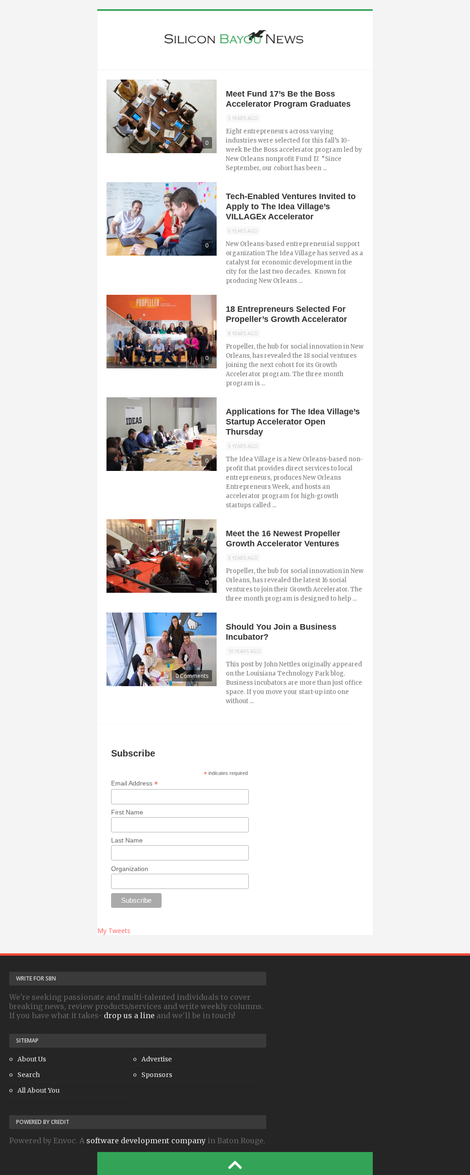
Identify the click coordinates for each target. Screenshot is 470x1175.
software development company (146, 1140)
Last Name (127, 840)
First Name (127, 812)
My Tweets (113, 930)
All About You (38, 1090)
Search (28, 1075)
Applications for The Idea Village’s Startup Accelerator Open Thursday (293, 421)
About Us (31, 1059)
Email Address (134, 783)
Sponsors (156, 1075)
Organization (129, 868)
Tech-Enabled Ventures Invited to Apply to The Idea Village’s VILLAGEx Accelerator (291, 206)
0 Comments (191, 676)
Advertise (156, 1059)
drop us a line (129, 1015)
